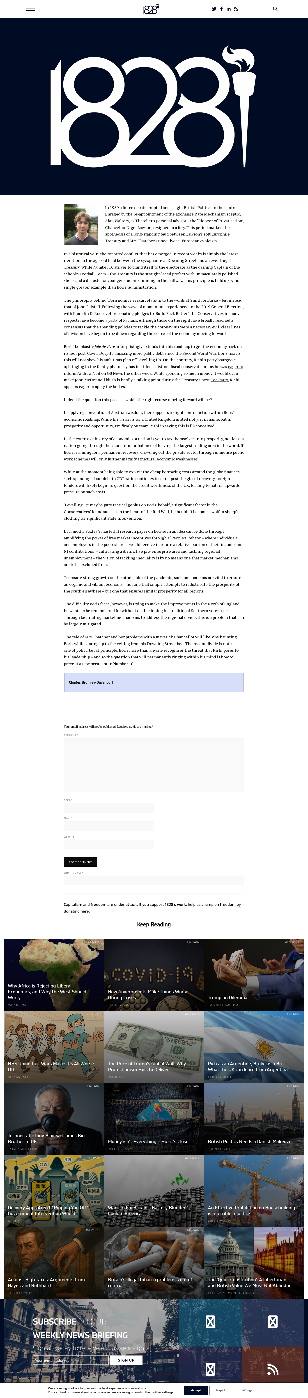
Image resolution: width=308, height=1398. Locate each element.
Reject (220, 1390)
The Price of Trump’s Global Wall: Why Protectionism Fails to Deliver (147, 1067)
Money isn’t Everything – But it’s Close (148, 1141)
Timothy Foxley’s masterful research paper (108, 531)
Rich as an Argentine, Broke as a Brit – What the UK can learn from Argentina (248, 1067)
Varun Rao (17, 1005)
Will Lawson (219, 1221)
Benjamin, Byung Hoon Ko (231, 1293)
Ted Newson (118, 1005)
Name (68, 799)
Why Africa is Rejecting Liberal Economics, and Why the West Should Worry (47, 992)
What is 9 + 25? (74, 872)
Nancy (13, 1221)
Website (69, 837)
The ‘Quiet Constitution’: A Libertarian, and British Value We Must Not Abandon (250, 1282)
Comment (71, 735)
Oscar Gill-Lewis (23, 1149)
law (296, 1230)
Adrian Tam (18, 1077)
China (94, 1158)
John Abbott (219, 1149)
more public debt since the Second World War (174, 353)
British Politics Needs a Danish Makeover (250, 1141)
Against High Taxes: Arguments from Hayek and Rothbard (46, 1282)
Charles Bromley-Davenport (154, 172)
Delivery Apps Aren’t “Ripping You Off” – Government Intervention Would (50, 1210)
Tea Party (219, 379)
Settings (247, 1390)
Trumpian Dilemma (227, 998)
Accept (196, 1390)
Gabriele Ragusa (223, 1005)
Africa (93, 942)
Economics (89, 1230)
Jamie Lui (116, 1077)
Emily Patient (219, 1077)
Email (68, 818)
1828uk (114, 1221)
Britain (193, 942)
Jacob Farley (120, 1149)
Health (93, 1014)
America (292, 942)
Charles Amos (20, 1293)
